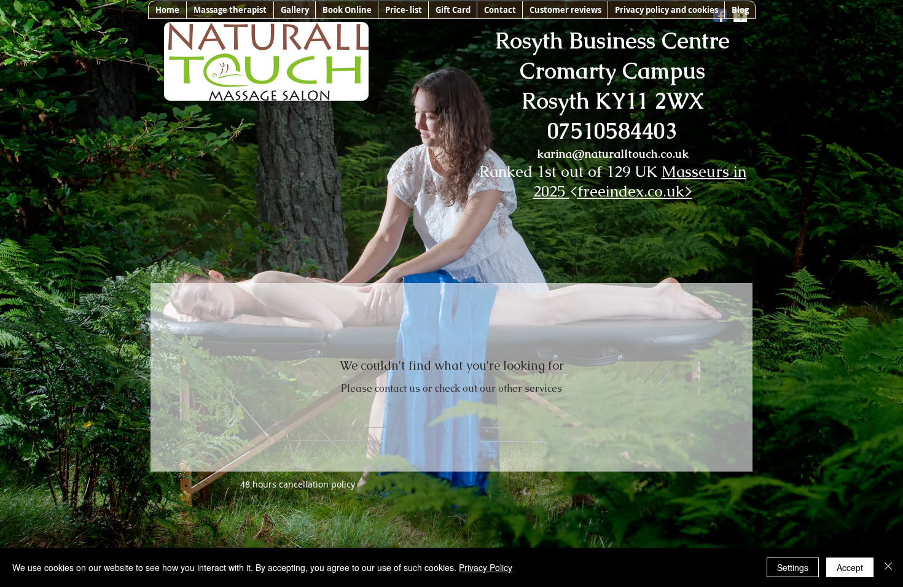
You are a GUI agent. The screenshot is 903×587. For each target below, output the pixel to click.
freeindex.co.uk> (634, 191)
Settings (792, 567)
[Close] (888, 567)
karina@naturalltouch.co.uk (613, 153)
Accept (850, 567)
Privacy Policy (485, 567)
